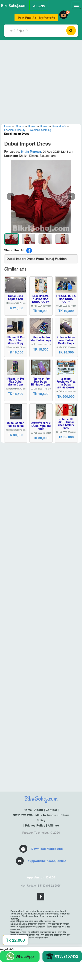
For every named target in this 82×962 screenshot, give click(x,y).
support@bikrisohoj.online (47, 861)
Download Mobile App (47, 848)
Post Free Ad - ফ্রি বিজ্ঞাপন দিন (36, 17)
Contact (51, 809)
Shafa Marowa (31, 151)
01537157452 (66, 956)
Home (28, 809)
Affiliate (53, 825)
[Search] (71, 30)
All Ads (39, 5)
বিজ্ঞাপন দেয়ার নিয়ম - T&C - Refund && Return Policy (41, 817)
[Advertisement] (41, 80)
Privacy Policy (35, 825)
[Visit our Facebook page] (40, 896)
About (38, 809)
